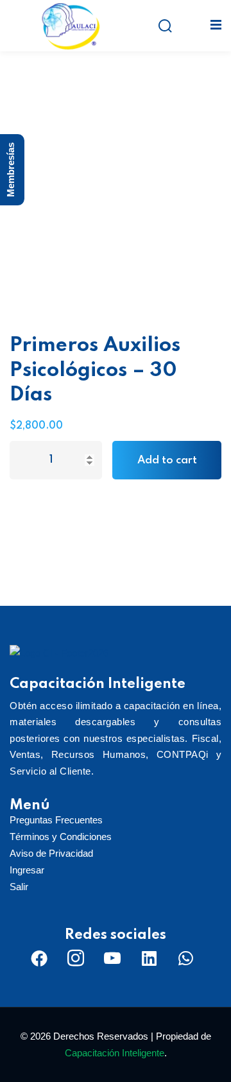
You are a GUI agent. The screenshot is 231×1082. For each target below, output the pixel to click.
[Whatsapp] (185, 958)
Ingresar (27, 869)
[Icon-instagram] (75, 958)
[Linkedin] (149, 958)
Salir (19, 886)
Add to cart (167, 460)
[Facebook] (39, 958)
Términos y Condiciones (61, 836)
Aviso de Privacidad (51, 853)
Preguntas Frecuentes (56, 819)
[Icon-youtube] (112, 958)
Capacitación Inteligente (114, 1052)
